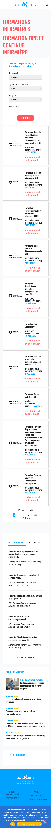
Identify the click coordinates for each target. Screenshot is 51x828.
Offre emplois (35, 542)
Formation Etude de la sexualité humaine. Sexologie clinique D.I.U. (33, 360)
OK (13, 824)
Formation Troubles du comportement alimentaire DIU (33, 175)
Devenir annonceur (37, 796)
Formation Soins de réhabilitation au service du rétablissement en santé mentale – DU (33, 138)
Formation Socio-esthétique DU (32, 396)
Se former (9, 696)
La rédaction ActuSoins (37, 799)
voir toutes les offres (25, 657)
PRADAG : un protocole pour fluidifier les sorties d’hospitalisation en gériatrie (25, 737)
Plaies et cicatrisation (27, 680)
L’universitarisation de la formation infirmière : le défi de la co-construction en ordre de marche (25, 725)
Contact (37, 792)
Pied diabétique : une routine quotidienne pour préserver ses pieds (32, 685)
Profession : (15, 73)
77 (29, 515)
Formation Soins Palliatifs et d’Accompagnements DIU (33, 249)
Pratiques (39, 680)
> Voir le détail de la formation (32, 158)
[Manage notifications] (45, 822)
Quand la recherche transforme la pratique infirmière (23, 700)
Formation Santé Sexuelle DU (31, 325)
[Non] (47, 817)
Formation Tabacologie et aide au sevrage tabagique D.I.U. (33, 211)
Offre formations (16, 542)
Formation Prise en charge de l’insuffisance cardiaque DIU (33, 479)
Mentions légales (12, 798)
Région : (13, 95)
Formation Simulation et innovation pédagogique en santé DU (31, 289)
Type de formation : (19, 84)
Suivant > (27, 518)
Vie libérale (10, 733)
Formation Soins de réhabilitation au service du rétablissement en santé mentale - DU (23, 554)
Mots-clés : (15, 106)
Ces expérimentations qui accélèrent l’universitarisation (20, 713)
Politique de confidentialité (12, 793)
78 (35, 515)
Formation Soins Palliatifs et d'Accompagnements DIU (19, 618)
